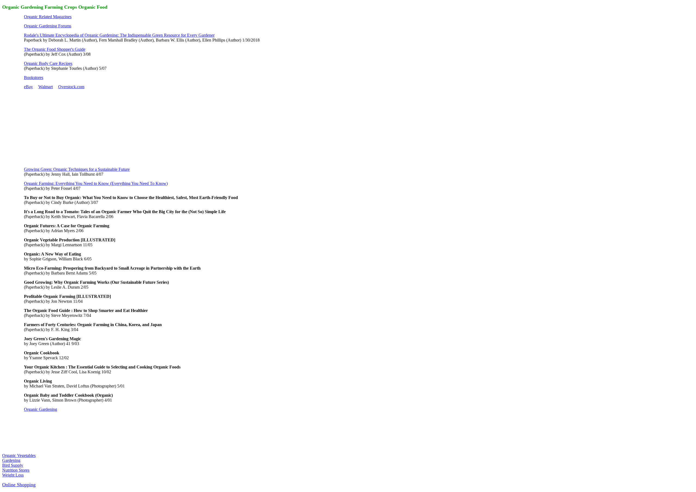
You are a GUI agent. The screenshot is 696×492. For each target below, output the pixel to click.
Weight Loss (13, 475)
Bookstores (33, 77)
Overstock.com (71, 86)
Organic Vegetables (19, 455)
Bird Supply (12, 465)
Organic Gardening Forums (47, 26)
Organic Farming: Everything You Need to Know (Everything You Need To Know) (96, 183)
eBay (28, 86)
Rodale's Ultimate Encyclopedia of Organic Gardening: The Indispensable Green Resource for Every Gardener (119, 35)
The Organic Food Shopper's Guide (54, 49)
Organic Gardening (40, 409)
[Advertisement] (64, 128)
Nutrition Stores (15, 470)
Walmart (45, 86)
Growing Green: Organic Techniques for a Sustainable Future (77, 169)
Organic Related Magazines (48, 16)
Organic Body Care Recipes (48, 63)
